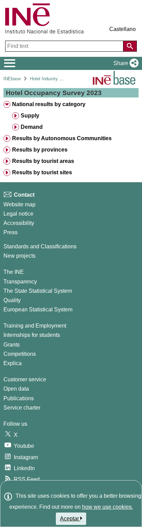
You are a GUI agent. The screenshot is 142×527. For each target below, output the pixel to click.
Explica (12, 363)
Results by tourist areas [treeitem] (43, 161)
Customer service (24, 379)
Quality (12, 300)
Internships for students (31, 335)
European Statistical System (37, 309)
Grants (11, 345)
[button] (125, 63)
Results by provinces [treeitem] (40, 150)
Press (10, 232)
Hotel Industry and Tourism (57, 78)
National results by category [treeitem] (48, 104)
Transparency (20, 282)
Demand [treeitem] (32, 127)
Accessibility (18, 223)
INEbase (12, 78)
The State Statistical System (37, 291)
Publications (18, 398)
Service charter (21, 408)
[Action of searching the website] (130, 46)
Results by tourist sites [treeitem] (42, 172)
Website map (19, 204)
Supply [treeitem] (30, 115)
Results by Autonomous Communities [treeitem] (62, 138)
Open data (16, 389)
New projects (19, 256)
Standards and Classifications (40, 246)
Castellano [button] (122, 29)
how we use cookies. (107, 507)
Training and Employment (34, 326)
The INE (13, 272)
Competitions (19, 354)
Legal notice (18, 214)
